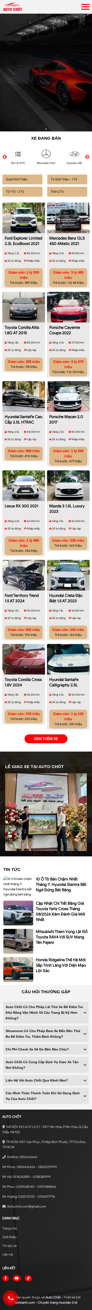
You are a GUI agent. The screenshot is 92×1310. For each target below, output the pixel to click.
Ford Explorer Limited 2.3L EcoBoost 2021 (23, 241)
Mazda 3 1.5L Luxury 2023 (67, 509)
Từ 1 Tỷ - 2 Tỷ (15, 192)
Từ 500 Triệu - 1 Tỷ (64, 179)
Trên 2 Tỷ (57, 192)
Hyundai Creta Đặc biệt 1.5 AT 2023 (66, 598)
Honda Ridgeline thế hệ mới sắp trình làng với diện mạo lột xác (61, 965)
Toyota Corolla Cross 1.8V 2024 (23, 682)
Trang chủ (9, 1228)
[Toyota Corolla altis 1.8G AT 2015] (23, 307)
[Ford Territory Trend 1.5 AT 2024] (23, 575)
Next (87, 157)
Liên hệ (7, 1255)
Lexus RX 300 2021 (21, 506)
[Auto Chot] (27, 6)
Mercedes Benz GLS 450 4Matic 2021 (67, 241)
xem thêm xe (46, 738)
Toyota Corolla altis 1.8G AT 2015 (22, 330)
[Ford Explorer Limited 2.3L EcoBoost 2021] (23, 218)
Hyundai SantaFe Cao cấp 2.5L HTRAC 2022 (23, 420)
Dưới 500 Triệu (16, 179)
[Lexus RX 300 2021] (23, 485)
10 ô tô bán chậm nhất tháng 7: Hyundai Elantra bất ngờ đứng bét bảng (61, 884)
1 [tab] (39, 129)
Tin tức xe (9, 1246)
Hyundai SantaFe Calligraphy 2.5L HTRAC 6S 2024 (64, 683)
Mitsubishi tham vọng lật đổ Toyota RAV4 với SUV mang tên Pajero (62, 937)
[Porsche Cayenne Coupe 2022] (68, 307)
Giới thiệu (9, 1237)
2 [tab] (46, 129)
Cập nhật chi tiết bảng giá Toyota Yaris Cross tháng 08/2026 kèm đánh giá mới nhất (60, 911)
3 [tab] (53, 129)
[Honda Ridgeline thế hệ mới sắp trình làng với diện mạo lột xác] (18, 969)
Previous (4, 157)
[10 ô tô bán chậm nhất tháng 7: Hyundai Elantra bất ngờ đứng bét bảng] (18, 886)
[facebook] (5, 1278)
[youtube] (17, 1278)
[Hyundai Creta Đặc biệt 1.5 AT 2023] (68, 575)
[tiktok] (28, 1278)
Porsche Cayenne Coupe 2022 (64, 330)
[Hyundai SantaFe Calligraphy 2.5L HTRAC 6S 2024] (68, 659)
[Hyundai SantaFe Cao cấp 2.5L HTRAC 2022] (23, 396)
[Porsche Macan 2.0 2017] (68, 396)
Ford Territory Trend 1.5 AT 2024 (22, 598)
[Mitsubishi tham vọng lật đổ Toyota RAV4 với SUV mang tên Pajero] (18, 941)
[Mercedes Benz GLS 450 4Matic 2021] (68, 218)
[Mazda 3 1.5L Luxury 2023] (68, 485)
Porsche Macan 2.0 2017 (66, 419)
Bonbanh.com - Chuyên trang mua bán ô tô (46, 1303)
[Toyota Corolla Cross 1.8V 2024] (23, 659)
